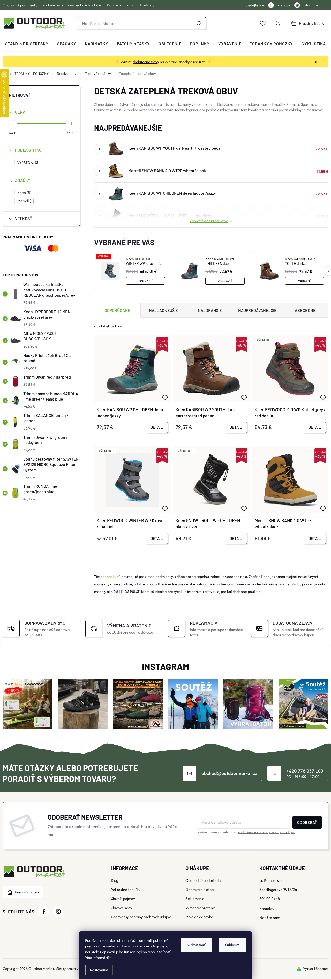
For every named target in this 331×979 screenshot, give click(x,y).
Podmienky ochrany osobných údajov (72, 5)
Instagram (310, 5)
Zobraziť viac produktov (209, 220)
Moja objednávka (199, 917)
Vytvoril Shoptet (315, 968)
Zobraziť (145, 281)
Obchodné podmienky (20, 5)
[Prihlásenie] (278, 23)
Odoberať (307, 822)
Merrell (25, 201)
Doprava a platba (121, 5)
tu (111, 957)
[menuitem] (27, 43)
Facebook (282, 5)
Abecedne (305, 310)
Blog (114, 880)
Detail (157, 427)
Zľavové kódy (121, 907)
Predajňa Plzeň (27, 892)
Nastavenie (99, 970)
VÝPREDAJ (27, 162)
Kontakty (147, 5)
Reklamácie (194, 898)
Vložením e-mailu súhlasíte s (246, 832)
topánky (110, 576)
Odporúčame (117, 310)
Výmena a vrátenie (200, 907)
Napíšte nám (269, 917)
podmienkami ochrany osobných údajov (266, 832)
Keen (23, 192)
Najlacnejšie (163, 310)
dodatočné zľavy (146, 61)
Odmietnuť (196, 944)
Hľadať (199, 23)
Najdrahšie (210, 310)
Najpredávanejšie (257, 310)
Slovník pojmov (123, 898)
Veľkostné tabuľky (125, 889)
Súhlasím (232, 944)
